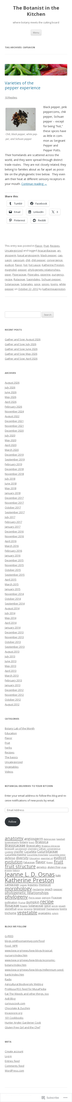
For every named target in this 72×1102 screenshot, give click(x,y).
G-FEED (9, 936)
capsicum (18, 260)
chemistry (33, 848)
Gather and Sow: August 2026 (22, 339)
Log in (8, 1056)
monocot (45, 884)
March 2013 (12, 675)
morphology (18, 888)
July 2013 (10, 656)
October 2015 (13, 570)
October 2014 (13, 599)
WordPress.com (14, 1070)
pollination (11, 902)
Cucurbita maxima (15, 854)
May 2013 (10, 666)
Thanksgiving (52, 908)
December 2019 (14, 454)
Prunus (21, 902)
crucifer (18, 851)
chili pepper (38, 260)
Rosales (24, 905)
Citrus (42, 848)
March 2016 (12, 546)
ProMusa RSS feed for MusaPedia (25, 989)
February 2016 (13, 551)
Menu (36, 32)
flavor (18, 265)
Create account (14, 1051)
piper (8, 274)
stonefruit (11, 908)
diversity (22, 858)
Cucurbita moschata (37, 854)
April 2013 (10, 671)
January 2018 (12, 493)
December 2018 (14, 469)
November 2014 (14, 594)
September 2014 (15, 603)
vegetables (44, 913)
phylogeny (16, 896)
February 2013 (13, 680)
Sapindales (33, 279)
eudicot (9, 265)
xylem (55, 913)
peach (49, 889)
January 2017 (12, 526)
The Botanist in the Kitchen (36, 11)
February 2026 (13, 406)
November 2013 (14, 637)
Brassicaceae (15, 845)
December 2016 (14, 531)
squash (62, 905)
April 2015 (10, 579)
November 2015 (14, 565)
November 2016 (14, 536)
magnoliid (11, 270)
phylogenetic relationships (44, 270)
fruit (58, 861)
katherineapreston (53, 289)
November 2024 (14, 411)
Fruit (46, 246)
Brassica (41, 841)
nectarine (38, 889)
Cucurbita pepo (57, 854)
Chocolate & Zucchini (17, 1008)
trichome (10, 913)
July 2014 (10, 613)
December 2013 (14, 632)
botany (24, 842)
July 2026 (10, 387)
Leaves (23, 884)
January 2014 (12, 627)
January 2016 (12, 555)
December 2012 (14, 690)
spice (37, 284)
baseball (60, 839)
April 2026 (10, 402)
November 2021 (14, 426)
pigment (46, 897)
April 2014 (10, 623)
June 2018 (10, 483)
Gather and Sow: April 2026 (21, 358)
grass (63, 867)
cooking (9, 851)
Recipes (55, 246)
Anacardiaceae (47, 250)
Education (11, 733)
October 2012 (13, 699)
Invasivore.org (13, 1013)
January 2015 (12, 589)
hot (25, 265)
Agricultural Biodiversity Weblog (24, 984)
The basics (11, 757)
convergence (55, 260)
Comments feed (14, 1066)
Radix (8, 979)
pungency (58, 274)
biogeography (12, 842)
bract (31, 842)
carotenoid (21, 848)
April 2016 (10, 541)
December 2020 (14, 430)
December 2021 (14, 421)
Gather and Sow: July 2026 (20, 344)
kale (58, 875)
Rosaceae (12, 905)
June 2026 (10, 392)
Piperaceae (19, 274)
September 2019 (15, 459)
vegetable (27, 912)
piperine (45, 274)
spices (45, 284)
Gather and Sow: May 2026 (21, 354)
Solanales (27, 284)
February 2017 (13, 522)
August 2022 (12, 416)
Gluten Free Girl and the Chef (22, 1027)
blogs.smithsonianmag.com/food (25, 941)
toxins (54, 284)
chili (28, 260)
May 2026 (10, 397)
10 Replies (11, 97)
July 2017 (10, 517)
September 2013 (15, 647)
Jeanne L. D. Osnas (30, 874)
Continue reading (34, 184)
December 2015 (14, 560)
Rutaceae (19, 279)
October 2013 (13, 642)
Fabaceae (29, 862)
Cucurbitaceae (47, 851)
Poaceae (56, 897)
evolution (14, 861)
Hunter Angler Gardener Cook (23, 1022)
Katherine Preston (53, 265)
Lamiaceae (12, 884)
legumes (33, 884)
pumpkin (32, 902)
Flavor (38, 246)
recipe (8, 279)
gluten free (54, 867)
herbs (8, 747)
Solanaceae (12, 284)
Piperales (33, 274)
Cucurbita (30, 851)
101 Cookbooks (14, 1018)
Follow (12, 821)
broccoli (9, 848)
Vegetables (12, 767)
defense (10, 858)
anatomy (14, 838)
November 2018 (14, 474)
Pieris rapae (35, 897)
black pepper (49, 255)
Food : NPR (11, 946)
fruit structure (20, 866)
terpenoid (39, 908)
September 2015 (15, 575)
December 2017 (14, 498)
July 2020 (10, 435)
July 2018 (10, 478)
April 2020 (10, 445)
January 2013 (12, 685)
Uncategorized (14, 250)
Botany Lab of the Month (20, 728)
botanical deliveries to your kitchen (29, 785)
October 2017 (13, 507)
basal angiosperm (28, 255)
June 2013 (10, 661)
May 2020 (10, 440)
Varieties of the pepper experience (22, 85)
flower (49, 862)
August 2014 (12, 608)
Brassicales (33, 845)
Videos (9, 771)
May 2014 (10, 618)
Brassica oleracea (51, 845)
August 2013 (12, 651)
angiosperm (33, 838)
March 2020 (12, 450)
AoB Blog (10, 998)
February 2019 (13, 464)
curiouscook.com (15, 1003)
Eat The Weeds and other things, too (27, 994)
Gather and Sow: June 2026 (21, 349)
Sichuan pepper (51, 279)
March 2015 (12, 584)
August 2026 (12, 382)
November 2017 (14, 502)
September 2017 (15, 512)
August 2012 (12, 704)
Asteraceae (50, 839)
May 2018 (10, 488)
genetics (41, 867)
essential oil (47, 858)
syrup (20, 908)
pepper (22, 270)
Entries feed (12, 1061)
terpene (28, 908)
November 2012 (14, 695)
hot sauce (35, 265)
